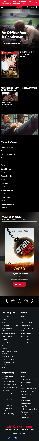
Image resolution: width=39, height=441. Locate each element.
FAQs (4, 322)
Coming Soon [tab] (24, 219)
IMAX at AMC (26, 325)
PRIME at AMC (26, 334)
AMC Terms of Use (9, 359)
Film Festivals (7, 397)
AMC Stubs (25, 376)
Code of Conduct (8, 368)
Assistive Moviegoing (29, 409)
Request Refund (27, 417)
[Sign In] (37, 7)
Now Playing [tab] (6, 219)
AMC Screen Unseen (9, 388)
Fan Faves (5, 391)
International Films (8, 394)
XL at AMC (25, 340)
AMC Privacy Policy (9, 356)
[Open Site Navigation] (2, 7)
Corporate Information (10, 325)
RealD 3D (24, 337)
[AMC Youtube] (32, 301)
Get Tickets (19, 284)
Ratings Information (28, 322)
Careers (4, 340)
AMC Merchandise (28, 391)
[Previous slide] (2, 258)
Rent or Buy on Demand (12, 44)
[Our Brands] (19, 428)
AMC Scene (25, 401)
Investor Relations (8, 334)
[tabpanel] (19, 258)
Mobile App (25, 398)
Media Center (7, 337)
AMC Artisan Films (8, 382)
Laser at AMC (26, 343)
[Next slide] (36, 258)
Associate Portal (8, 343)
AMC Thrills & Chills (9, 385)
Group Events (26, 382)
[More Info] (29, 52)
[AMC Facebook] (6, 301)
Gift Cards (24, 385)
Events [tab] (15, 219)
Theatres (24, 319)
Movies (23, 316)
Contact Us (6, 319)
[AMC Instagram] (13, 301)
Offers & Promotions (28, 379)
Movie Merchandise (28, 388)
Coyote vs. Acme (19, 273)
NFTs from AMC (27, 395)
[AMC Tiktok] (25, 301)
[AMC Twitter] (19, 301)
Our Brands (6, 316)
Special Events (7, 400)
